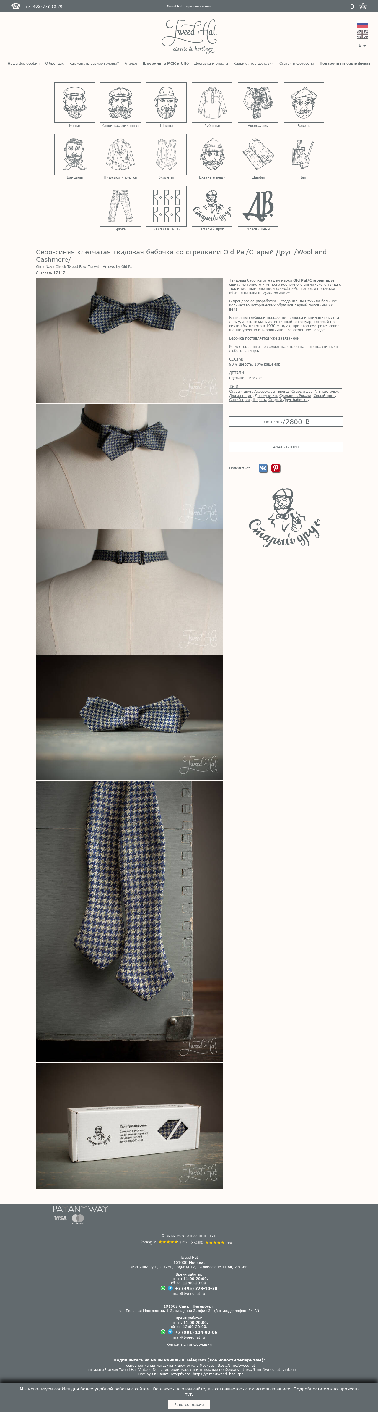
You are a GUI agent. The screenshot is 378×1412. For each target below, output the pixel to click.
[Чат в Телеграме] (170, 1288)
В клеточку (328, 391)
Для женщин (240, 395)
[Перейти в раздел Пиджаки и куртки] (120, 154)
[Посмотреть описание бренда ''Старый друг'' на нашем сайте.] (285, 518)
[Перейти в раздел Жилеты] (166, 154)
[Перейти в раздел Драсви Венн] (258, 206)
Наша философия (24, 63)
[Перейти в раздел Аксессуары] (258, 102)
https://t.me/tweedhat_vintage (268, 1369)
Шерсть (259, 400)
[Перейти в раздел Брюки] (120, 206)
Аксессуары (264, 391)
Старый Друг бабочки (288, 400)
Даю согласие (189, 1404)
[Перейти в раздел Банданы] (74, 154)
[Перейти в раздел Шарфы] (258, 154)
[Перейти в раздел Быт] (304, 154)
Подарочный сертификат (345, 63)
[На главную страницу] (189, 37)
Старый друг (240, 391)
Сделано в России (295, 395)
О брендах (54, 63)
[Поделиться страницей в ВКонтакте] (263, 471)
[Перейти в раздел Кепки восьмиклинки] (120, 102)
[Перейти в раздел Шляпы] (166, 102)
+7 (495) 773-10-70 (196, 1288)
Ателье (131, 63)
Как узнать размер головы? (94, 63)
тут (188, 1394)
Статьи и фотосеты (296, 63)
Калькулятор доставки (254, 63)
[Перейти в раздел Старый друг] (212, 206)
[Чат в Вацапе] (163, 1288)
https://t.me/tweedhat (235, 1365)
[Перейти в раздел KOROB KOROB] (166, 206)
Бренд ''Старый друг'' (297, 391)
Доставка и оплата (211, 63)
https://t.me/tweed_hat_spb (218, 1374)
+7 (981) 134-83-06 (196, 1332)
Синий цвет (239, 400)
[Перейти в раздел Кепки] (74, 102)
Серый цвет (324, 395)
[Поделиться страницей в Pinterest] (275, 471)
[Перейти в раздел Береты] (304, 102)
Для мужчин (266, 395)
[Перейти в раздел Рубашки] (212, 102)
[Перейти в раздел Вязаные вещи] (212, 154)
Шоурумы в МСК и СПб (166, 63)
